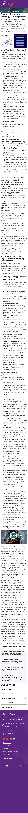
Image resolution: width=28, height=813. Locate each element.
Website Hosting (7, 707)
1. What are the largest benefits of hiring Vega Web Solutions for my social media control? (13, 653)
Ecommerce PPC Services (9, 698)
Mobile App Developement (10, 751)
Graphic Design (7, 748)
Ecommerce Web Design (9, 702)
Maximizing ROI (6, 689)
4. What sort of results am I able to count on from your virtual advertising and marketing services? (13, 678)
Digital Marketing (7, 761)
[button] (25, 4)
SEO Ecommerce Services (9, 694)
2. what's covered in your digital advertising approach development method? (12, 661)
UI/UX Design (6, 754)
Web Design (6, 745)
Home (2, 11)
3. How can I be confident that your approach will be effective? (12, 669)
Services (7, 11)
